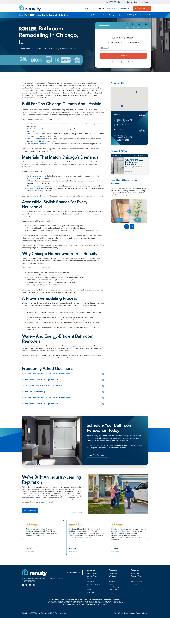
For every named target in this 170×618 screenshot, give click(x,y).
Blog (89, 590)
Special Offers (132, 2)
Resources (111, 8)
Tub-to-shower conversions (38, 143)
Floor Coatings (114, 587)
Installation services (35, 188)
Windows (112, 576)
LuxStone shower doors (36, 176)
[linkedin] (34, 585)
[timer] (123, 25)
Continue (123, 56)
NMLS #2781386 (137, 581)
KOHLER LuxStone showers (38, 138)
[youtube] (30, 585)
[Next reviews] (80, 510)
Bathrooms (113, 573)
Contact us (91, 445)
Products (84, 8)
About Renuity (92, 573)
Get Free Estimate (142, 8)
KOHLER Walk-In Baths (36, 134)
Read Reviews (30, 510)
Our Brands (91, 579)
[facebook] (23, 585)
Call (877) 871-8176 (113, 2)
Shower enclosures (34, 186)
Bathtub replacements (36, 124)
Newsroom (91, 592)
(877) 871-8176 (29, 581)
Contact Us (135, 579)
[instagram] (26, 585)
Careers (146, 2)
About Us (123, 8)
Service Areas (98, 8)
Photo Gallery (135, 573)
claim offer (128, 171)
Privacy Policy (116, 62)
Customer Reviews (93, 584)
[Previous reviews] (74, 510)
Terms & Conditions (129, 62)
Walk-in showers (33, 129)
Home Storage (114, 590)
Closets (111, 584)
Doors (111, 579)
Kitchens (112, 581)
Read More (99, 543)
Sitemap (145, 613)
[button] (122, 106)
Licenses (134, 584)
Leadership (91, 581)
